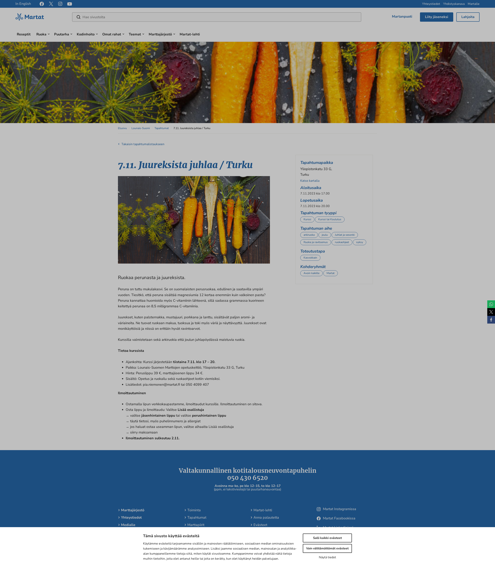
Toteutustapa (312, 251)
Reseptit (24, 34)
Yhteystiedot (431, 4)
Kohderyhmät (313, 266)
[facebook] (42, 4)
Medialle (128, 524)
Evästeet (260, 524)
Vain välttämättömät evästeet (327, 548)
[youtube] (69, 4)
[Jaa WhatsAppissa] (491, 304)
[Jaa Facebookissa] (491, 320)
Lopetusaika (311, 200)
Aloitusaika (310, 187)
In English (23, 3)
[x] (51, 4)
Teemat (135, 34)
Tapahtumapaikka (316, 162)
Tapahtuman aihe (316, 228)
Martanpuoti (402, 16)
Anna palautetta (266, 517)
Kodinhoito (86, 34)
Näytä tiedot (327, 557)
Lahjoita (468, 17)
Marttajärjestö (160, 34)
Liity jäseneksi (436, 17)
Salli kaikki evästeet (327, 538)
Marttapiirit (195, 524)
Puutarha (61, 34)
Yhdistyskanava (454, 4)
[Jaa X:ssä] (491, 312)
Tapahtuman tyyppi (318, 213)
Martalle (474, 4)
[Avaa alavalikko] (49, 33)
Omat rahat (111, 34)
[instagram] (60, 4)
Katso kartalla (309, 181)
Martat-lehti (190, 34)
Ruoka (41, 34)
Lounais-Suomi (140, 128)
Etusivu (122, 128)
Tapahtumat (161, 128)
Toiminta (194, 510)
